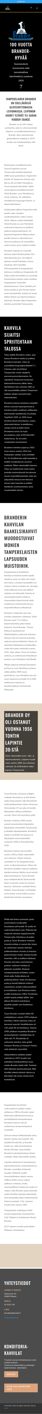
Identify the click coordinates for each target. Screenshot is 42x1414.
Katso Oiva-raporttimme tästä (19, 1387)
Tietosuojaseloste (11, 1317)
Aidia (6, 1408)
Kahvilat (11, 1374)
